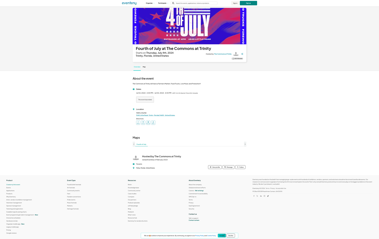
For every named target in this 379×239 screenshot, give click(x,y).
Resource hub (132, 218)
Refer (130, 184)
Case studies (132, 193)
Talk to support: (194, 219)
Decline (230, 235)
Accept (221, 235)
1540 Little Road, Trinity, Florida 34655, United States (155, 115)
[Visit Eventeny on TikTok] (268, 196)
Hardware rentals (12, 221)
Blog (129, 209)
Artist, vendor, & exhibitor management (19, 200)
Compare (131, 197)
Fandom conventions (74, 197)
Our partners (132, 200)
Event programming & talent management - (22, 215)
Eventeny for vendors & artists (137, 221)
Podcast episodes (134, 203)
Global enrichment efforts (197, 187)
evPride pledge (133, 206)
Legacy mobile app (12, 227)
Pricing (8, 230)
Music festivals (72, 203)
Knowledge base (133, 187)
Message (230, 167)
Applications (10, 190)
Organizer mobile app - (15, 224)
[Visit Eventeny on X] (257, 196)
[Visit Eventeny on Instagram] (264, 196)
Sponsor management (13, 206)
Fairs (68, 193)
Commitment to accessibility (198, 193)
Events (8, 187)
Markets (70, 206)
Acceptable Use (281, 188)
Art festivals (71, 187)
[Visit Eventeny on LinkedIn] (261, 196)
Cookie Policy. (211, 235)
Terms (191, 200)
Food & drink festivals (74, 184)
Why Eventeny (11, 197)
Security (191, 209)
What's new (132, 215)
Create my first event (13, 184)
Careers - (196, 190)
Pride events (71, 200)
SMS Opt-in (192, 197)
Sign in (235, 3)
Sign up (248, 3)
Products (9, 193)
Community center (134, 190)
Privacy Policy (199, 235)
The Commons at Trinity (223, 54)
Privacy (191, 203)
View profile (216, 167)
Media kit (131, 212)
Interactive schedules (13, 218)
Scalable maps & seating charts (16, 212)
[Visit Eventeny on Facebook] (254, 196)
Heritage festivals (73, 209)
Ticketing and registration (14, 209)
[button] (150, 3)
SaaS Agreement (194, 206)
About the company (195, 184)
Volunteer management (14, 203)
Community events (73, 190)
